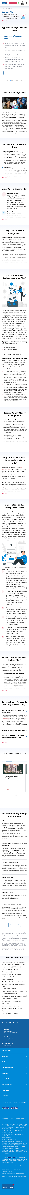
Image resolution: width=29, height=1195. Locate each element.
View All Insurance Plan (8, 962)
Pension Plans (23, 991)
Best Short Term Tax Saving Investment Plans (13, 985)
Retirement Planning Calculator (11, 1006)
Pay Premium (13, 3)
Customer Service (7, 1067)
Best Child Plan (21, 962)
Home (3, 8)
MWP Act (20, 982)
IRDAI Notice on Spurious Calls (11, 1166)
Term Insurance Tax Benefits (10, 969)
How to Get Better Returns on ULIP (12, 1008)
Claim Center (6, 1078)
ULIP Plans (16, 967)
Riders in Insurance (7, 979)
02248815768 (7, 1045)
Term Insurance (6, 972)
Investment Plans (7, 967)
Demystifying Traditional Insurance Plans (14, 996)
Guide (20, 759)
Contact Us (5, 1090)
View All (14, 801)
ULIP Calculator (6, 1001)
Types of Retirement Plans (9, 991)
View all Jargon (14, 924)
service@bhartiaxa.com (10, 1039)
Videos (15, 759)
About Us (5, 1073)
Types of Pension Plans (9, 988)
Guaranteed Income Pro (9, 964)
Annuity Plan (5, 1003)
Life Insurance (21, 964)
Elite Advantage (6, 1011)
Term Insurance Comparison (10, 1013)
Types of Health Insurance (9, 998)
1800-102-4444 (8, 1031)
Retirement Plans (17, 1001)
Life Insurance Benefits (8, 977)
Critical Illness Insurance (10, 993)
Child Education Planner (9, 982)
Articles (9, 759)
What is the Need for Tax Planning (12, 974)
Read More (4, 20)
